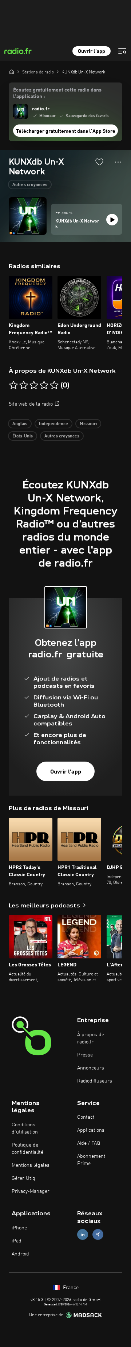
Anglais (19, 424)
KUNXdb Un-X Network (77, 224)
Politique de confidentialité (27, 1149)
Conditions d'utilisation (25, 1128)
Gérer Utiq (23, 1178)
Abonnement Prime (91, 1160)
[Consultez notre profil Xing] (98, 1234)
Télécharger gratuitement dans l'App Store (65, 131)
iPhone (19, 1227)
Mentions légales (30, 1165)
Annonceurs (90, 1068)
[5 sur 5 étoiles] (54, 385)
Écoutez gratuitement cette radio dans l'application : (57, 93)
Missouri (88, 424)
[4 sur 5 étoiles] (44, 385)
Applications (90, 1130)
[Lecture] (112, 219)
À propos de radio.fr (90, 1038)
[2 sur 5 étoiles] (24, 385)
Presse (85, 1055)
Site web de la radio (31, 404)
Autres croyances (29, 185)
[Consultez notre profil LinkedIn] (83, 1234)
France (70, 1287)
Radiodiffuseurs (94, 1081)
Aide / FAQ (88, 1143)
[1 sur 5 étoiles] (13, 385)
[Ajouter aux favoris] (99, 162)
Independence (53, 424)
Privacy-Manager (30, 1191)
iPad (16, 1241)
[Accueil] (12, 72)
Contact (86, 1117)
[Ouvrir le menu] (122, 51)
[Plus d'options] (118, 162)
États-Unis (22, 436)
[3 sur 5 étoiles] (34, 385)
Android (20, 1254)
